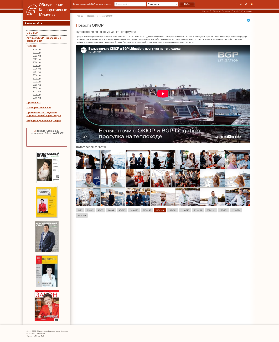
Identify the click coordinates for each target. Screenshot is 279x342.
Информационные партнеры (43, 120)
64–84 (111, 210)
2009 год (37, 98)
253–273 (223, 210)
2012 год (37, 88)
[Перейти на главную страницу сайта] (236, 4)
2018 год (37, 69)
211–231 (198, 210)
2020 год (37, 62)
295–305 (82, 215)
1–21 (80, 210)
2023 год (37, 53)
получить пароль (103, 4)
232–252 (211, 210)
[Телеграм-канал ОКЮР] (248, 20)
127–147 (147, 210)
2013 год (37, 85)
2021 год (37, 59)
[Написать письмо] (246, 4)
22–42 (90, 210)
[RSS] (252, 4)
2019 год (37, 65)
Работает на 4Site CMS (35, 333)
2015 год (37, 78)
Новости (31, 45)
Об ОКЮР (32, 33)
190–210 (185, 210)
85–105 (122, 210)
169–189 (172, 210)
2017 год (37, 72)
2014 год (37, 82)
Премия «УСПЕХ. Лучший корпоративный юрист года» (43, 114)
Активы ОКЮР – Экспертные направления (43, 39)
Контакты (248, 11)
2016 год (37, 75)
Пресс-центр (33, 102)
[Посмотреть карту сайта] (241, 4)
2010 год (37, 95)
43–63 (100, 210)
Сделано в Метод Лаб (35, 336)
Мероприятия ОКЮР (38, 107)
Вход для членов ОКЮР (84, 4)
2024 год (37, 49)
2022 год (37, 56)
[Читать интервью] (46, 141)
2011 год (37, 91)
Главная (79, 16)
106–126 (134, 210)
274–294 (236, 210)
